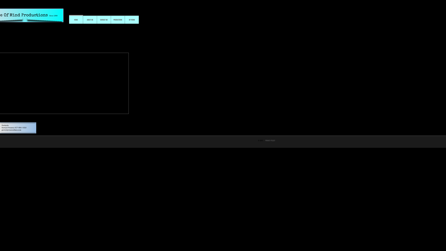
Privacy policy (270, 140)
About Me (90, 19)
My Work (132, 19)
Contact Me (104, 19)
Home (76, 19)
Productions (117, 19)
